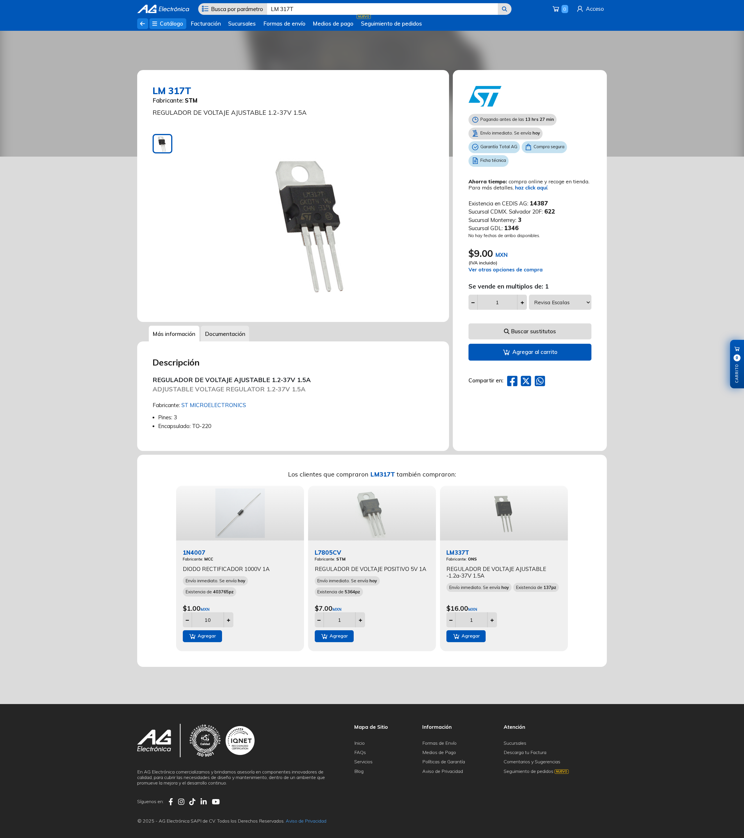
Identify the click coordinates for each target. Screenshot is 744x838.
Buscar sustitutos (532, 331)
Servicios (363, 761)
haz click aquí (531, 187)
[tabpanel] (312, 222)
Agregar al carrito (534, 351)
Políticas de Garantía (443, 761)
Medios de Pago (439, 752)
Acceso (594, 8)
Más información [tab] (174, 333)
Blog (359, 771)
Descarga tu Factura (525, 752)
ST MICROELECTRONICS (213, 405)
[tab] (162, 143)
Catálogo (170, 23)
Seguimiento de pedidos (391, 23)
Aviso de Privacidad (442, 771)
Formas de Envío (439, 743)
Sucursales (242, 23)
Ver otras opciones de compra (505, 269)
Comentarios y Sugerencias (532, 761)
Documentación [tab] (225, 333)
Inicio (359, 743)
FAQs (360, 752)
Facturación (206, 23)
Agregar (206, 636)
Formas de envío (284, 23)
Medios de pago (333, 23)
